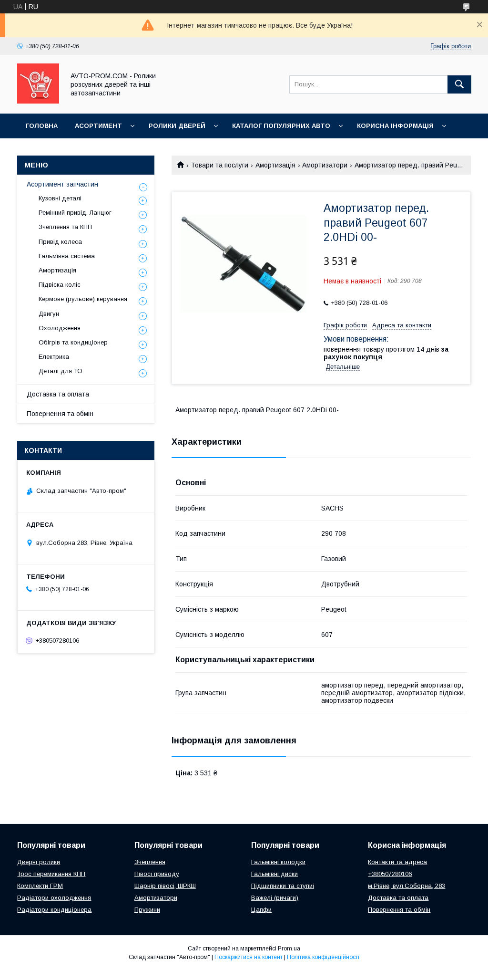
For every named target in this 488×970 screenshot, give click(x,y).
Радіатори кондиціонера (54, 909)
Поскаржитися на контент (248, 957)
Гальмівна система (67, 256)
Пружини (147, 909)
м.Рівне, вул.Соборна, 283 (406, 885)
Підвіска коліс (60, 284)
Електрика (54, 356)
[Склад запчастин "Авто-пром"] (38, 101)
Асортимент (98, 125)
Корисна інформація (395, 125)
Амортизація (275, 165)
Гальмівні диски (274, 873)
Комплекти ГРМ (40, 885)
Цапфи (261, 909)
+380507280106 (390, 873)
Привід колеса (60, 241)
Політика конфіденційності (323, 957)
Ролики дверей (177, 125)
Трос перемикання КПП (51, 873)
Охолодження (60, 328)
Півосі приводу (156, 873)
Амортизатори (324, 165)
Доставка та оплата (58, 394)
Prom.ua (289, 948)
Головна (42, 125)
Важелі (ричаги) (274, 897)
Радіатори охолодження (54, 897)
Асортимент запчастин (62, 184)
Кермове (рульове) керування (83, 298)
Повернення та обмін (60, 413)
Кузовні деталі (60, 198)
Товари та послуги (219, 165)
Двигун (49, 313)
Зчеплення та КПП (65, 226)
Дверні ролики (38, 862)
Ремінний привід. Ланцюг (75, 212)
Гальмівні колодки (278, 862)
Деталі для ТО (60, 371)
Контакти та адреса (397, 862)
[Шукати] (459, 84)
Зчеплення (149, 862)
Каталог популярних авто (281, 125)
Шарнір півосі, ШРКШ (165, 885)
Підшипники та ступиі (282, 885)
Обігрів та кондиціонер (73, 342)
